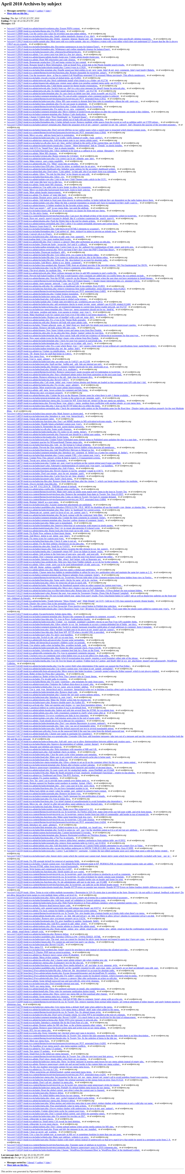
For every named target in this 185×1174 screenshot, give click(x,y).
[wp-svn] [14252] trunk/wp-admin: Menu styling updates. (33, 957)
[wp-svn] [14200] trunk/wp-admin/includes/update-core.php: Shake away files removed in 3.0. (50, 809)
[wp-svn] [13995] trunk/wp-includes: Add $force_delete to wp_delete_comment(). (44, 262)
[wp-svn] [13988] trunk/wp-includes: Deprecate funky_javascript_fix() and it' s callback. (47, 244)
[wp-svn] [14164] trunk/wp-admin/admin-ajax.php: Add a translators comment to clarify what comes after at (56, 713)
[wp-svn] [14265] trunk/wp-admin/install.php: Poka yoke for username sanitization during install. (51, 991)
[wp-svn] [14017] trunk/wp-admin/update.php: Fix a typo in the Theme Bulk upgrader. (47, 320)
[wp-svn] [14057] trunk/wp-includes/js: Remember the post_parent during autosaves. (46, 426)
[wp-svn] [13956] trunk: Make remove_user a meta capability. (35, 161)
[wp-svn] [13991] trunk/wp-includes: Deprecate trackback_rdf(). (36, 252)
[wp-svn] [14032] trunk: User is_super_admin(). (29, 359)
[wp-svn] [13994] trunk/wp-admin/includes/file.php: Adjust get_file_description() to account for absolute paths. (58, 260)
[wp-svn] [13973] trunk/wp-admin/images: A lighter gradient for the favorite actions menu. (48, 205)
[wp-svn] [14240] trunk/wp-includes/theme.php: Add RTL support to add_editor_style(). (47, 923)
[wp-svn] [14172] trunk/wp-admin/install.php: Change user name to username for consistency (50, 733)
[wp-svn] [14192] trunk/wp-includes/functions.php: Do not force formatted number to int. (48, 788)
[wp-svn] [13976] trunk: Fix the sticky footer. (28, 213)
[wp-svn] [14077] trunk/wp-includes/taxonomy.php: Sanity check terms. (40, 478)
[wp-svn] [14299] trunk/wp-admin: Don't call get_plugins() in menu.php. (40, 1082)
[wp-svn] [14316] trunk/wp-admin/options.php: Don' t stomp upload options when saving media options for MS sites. (60, 1126)
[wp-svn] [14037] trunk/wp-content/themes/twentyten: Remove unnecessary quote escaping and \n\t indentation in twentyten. (64, 372)
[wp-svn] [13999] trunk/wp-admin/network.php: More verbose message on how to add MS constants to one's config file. (62, 273)
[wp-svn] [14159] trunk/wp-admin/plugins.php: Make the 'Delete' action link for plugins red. (49, 700)
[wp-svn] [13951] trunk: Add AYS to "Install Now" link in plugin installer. (41, 148)
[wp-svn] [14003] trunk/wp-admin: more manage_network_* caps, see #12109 (43, 283)
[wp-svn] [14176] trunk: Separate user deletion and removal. (34, 746)
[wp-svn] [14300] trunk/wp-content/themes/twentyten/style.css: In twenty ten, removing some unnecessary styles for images (63, 1085)
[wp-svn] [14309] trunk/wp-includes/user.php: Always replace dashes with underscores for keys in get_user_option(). (60, 1108)
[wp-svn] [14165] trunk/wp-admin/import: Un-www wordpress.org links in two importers (48, 715)
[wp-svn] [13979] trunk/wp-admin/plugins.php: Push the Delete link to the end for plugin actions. (51, 221)
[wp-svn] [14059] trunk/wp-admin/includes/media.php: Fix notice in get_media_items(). (47, 432)
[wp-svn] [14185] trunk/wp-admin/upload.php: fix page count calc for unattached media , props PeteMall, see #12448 (61, 770)
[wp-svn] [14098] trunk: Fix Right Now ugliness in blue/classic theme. (39, 533)
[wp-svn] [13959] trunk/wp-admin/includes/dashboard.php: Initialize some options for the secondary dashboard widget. (61, 169)
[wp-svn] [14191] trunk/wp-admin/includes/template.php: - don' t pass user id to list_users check (51, 785)
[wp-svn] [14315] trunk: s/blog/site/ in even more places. (33, 1124)
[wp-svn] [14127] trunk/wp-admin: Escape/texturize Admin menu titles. (40, 614)
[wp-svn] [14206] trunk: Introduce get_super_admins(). (32, 825)
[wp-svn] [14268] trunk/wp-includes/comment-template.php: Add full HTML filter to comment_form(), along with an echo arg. (65, 999)
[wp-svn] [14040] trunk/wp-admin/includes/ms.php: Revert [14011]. (38, 380)
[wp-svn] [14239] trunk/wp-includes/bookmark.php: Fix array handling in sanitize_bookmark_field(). (53, 921)
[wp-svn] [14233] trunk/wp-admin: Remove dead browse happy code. (39, 905)
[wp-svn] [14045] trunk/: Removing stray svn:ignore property (35, 393)
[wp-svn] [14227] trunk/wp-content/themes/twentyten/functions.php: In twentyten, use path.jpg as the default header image (63, 884)
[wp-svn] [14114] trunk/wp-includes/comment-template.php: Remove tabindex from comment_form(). (53, 575)
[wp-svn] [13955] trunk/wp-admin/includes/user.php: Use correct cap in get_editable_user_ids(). (51, 158)
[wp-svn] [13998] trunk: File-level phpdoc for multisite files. (34, 270)
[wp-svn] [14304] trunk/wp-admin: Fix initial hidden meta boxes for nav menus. (43, 1095)
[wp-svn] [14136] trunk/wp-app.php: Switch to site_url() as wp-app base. (40, 637)
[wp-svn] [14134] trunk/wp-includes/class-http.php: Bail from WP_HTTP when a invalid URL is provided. (56, 632)
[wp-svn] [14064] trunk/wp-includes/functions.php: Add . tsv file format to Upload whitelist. (49, 445)
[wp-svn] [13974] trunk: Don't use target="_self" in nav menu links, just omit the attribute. (48, 208)
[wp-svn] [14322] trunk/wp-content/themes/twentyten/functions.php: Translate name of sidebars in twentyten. (57, 1145)
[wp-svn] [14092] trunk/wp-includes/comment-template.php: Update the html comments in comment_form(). (56, 517)
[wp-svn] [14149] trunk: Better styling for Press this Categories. (36, 674)
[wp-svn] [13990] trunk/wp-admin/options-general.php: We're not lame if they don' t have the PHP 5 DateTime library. (61, 249)
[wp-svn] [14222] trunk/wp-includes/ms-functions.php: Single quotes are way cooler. (46, 871)
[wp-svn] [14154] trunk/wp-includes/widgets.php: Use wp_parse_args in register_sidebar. (48, 687)
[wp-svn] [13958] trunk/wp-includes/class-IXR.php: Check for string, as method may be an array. (51, 166)
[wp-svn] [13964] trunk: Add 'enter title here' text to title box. (35, 182)
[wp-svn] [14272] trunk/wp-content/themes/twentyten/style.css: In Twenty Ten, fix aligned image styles (54, 1012)
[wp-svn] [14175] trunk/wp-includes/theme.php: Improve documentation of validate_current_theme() (53, 744)
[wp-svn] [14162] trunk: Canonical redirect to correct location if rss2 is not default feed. (47, 707)
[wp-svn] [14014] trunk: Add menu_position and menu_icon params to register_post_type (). (49, 312)
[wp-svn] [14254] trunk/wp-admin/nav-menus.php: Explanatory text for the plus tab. (45, 962)
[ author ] (40, 11)
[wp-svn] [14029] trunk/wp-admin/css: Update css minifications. (36, 351)
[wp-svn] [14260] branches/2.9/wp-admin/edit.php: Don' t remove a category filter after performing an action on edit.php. (62, 978)
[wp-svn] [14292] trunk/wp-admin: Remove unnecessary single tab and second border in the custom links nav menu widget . (64, 1064)
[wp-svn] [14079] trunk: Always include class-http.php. (32, 484)
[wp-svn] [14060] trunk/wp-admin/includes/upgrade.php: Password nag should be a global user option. (54, 434)
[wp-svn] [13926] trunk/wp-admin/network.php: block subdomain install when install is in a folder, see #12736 (57, 80)
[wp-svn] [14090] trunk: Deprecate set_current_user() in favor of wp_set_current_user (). (47, 512)
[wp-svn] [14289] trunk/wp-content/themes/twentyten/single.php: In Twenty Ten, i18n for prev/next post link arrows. (60, 1056)
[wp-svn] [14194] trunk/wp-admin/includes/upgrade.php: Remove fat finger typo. (44, 793)
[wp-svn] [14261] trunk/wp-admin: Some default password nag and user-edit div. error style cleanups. (53, 981)
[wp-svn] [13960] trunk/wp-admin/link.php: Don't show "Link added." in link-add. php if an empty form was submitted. (62, 171)
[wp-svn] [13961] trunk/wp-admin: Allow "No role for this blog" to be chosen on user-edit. (48, 174)
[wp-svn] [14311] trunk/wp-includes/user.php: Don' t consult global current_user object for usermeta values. (56, 1113)
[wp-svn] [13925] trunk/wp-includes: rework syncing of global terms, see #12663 (44, 78)
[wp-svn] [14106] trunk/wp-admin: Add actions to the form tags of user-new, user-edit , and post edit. (53, 554)
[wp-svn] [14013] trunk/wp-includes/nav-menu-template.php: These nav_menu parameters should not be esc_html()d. (61, 309)
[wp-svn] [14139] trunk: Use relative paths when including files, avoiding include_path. (47, 645)
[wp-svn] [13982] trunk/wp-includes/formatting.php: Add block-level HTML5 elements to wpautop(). (53, 229)
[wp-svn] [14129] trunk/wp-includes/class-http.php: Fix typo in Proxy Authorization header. (49, 619)
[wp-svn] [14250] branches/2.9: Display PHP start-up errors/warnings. (39, 952)
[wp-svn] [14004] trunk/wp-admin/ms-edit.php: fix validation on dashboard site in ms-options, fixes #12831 (56, 286)
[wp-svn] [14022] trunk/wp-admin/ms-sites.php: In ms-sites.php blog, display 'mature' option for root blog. (55, 333)
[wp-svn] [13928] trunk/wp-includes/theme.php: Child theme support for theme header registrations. (52, 85)
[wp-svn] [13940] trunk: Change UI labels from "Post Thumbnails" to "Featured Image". (47, 117)
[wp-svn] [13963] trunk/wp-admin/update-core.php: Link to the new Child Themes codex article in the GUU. (57, 179)
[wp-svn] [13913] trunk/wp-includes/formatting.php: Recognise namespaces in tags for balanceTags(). (53, 46)
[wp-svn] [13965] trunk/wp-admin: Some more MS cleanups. (35, 184)
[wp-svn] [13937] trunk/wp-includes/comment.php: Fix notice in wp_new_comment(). (46, 109)
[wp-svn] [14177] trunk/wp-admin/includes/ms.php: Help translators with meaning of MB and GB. (52, 749)
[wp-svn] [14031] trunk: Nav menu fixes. (26, 356)
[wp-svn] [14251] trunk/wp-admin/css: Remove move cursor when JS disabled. (43, 955)
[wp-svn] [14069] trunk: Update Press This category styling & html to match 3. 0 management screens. (54, 458)
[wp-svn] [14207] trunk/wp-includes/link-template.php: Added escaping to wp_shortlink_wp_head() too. (55, 827)
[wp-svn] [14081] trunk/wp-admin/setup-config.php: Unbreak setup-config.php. (43, 489)
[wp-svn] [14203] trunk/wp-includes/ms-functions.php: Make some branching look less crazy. (50, 817)
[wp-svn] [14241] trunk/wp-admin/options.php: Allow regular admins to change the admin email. (51, 926)
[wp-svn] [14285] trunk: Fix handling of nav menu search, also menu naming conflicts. (47, 1046)
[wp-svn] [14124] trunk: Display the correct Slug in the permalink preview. (41, 603)
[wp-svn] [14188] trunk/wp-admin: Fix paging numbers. (33, 778)
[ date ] (48, 11)
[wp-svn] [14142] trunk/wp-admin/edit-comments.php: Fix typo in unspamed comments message (51, 653)
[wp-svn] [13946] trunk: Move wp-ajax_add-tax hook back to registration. (41, 135)
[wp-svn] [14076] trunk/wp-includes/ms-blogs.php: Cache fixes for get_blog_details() (46, 476)
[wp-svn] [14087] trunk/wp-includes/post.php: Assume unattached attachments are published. (49, 504)
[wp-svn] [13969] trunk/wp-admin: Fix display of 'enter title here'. (37, 195)
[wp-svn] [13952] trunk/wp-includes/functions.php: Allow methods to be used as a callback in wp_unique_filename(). (61, 150)
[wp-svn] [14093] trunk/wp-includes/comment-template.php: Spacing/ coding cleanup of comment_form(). (55, 520)
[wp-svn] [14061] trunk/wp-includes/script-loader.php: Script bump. (38, 437)
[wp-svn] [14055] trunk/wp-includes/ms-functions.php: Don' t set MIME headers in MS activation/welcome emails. (59, 421)
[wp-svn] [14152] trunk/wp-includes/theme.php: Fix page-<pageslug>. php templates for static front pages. (56, 681)
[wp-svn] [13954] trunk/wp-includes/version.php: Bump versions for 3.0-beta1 (43, 156)
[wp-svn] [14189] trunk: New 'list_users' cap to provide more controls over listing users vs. (48, 780)
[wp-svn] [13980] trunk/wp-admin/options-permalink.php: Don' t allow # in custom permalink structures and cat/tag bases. (63, 223)
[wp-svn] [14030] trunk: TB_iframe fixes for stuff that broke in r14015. (39, 353)
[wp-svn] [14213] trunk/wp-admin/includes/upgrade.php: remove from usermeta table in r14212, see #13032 (56, 843)
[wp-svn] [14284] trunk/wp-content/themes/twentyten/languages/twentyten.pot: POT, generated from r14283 (56, 1043)
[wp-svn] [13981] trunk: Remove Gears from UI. (29, 226)
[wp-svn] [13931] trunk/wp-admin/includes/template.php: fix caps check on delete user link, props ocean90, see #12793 (61, 93)
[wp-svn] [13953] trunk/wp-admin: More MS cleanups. (32, 153)
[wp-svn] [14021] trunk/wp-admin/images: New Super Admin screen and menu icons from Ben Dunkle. (54, 330)
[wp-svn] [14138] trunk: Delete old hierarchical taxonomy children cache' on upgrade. (46, 642)
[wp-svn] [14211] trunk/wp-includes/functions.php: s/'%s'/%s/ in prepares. (41, 838)
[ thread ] (31, 11)
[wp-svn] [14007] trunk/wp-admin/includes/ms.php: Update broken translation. (43, 294)
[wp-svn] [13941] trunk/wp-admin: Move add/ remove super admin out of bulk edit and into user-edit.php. (55, 119)
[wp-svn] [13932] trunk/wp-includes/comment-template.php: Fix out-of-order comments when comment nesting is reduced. (63, 96)
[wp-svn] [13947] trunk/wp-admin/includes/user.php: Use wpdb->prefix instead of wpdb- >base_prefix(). (55, 137)
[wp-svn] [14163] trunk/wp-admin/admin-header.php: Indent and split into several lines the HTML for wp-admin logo (61, 710)
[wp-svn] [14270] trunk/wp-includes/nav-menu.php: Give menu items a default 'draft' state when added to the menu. (60, 1007)
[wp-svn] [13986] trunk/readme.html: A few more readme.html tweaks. (39, 239)
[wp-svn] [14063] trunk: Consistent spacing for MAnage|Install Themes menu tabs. (45, 442)
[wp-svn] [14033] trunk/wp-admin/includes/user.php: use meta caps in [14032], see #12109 (48, 361)
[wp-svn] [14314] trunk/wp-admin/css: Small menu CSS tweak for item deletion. (44, 1121)
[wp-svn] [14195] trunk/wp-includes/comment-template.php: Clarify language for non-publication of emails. (56, 796)
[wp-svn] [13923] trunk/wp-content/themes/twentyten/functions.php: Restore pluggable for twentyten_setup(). (57, 72)
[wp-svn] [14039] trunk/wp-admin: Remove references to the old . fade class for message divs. (50, 377)
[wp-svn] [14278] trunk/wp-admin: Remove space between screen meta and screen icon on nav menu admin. (57, 1028)
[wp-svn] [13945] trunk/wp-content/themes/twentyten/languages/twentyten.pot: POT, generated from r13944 (56, 132)
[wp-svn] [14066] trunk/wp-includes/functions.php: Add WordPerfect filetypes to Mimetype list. (51, 450)
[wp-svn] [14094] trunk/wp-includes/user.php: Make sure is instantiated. (40, 523)
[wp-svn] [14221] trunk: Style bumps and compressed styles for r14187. (40, 869)
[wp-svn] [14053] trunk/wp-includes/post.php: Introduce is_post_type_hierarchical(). (46, 416)
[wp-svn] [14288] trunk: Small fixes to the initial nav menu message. (38, 1054)
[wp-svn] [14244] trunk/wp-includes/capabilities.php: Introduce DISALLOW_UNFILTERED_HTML (54, 936)
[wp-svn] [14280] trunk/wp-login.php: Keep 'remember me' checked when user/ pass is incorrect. (51, 1033)
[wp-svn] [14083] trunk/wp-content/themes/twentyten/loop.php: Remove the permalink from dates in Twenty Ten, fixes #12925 (65, 494)
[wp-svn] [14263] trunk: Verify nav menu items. (29, 986)
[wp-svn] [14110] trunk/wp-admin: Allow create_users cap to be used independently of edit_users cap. (54, 564)
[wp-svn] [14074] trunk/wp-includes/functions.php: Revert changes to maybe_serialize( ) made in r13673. (55, 471)
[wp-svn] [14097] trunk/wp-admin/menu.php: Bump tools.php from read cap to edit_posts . (48, 530)
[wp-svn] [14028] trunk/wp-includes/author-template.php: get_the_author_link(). (44, 348)
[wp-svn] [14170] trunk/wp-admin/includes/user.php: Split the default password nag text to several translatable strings (60, 728)
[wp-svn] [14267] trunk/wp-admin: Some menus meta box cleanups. (38, 996)
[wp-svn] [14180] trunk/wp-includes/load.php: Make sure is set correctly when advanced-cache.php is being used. (59, 757)
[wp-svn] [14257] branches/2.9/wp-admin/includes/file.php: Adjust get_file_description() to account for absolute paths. (61, 970)
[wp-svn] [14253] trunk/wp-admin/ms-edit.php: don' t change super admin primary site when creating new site (57, 960)
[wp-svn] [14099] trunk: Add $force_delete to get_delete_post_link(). (39, 536)
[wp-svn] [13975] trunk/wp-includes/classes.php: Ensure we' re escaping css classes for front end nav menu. (56, 210)
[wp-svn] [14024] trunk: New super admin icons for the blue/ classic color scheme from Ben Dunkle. (53, 338)
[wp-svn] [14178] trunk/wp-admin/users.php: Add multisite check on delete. (42, 752)
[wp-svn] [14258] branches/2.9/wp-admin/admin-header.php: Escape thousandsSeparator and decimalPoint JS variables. (62, 973)
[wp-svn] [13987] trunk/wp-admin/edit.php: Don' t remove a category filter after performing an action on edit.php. (59, 242)
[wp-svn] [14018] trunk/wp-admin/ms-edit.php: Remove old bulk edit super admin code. (47, 322)
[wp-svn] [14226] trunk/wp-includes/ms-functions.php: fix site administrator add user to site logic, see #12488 (57, 882)
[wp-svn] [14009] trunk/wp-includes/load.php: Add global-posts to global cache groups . (47, 299)
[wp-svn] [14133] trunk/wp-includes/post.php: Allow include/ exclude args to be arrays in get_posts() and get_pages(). (61, 629)
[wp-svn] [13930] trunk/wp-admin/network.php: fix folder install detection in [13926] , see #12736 (52, 91)
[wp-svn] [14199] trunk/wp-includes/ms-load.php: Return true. (35, 806)
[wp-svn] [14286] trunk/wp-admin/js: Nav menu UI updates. (35, 1048)
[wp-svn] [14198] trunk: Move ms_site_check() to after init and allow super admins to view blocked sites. (55, 804)
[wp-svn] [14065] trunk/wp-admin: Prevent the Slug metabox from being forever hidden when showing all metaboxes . (61, 447)
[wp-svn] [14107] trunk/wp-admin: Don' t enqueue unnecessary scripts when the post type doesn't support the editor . (60, 556)
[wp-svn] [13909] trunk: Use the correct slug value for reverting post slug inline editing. (47, 33)
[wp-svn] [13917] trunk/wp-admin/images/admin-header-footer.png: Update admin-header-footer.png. (53, 57)
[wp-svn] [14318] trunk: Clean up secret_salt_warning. (32, 1132)
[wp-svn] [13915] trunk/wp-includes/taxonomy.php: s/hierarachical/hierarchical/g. (44, 52)
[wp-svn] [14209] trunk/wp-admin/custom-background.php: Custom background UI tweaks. (49, 832)
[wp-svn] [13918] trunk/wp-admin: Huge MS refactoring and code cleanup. (41, 59)
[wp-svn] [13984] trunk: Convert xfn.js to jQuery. (30, 234)
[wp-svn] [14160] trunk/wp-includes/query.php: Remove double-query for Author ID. (46, 702)
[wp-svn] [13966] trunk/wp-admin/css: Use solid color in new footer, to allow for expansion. (49, 187)
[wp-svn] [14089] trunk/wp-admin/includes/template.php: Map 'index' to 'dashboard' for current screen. (54, 510)
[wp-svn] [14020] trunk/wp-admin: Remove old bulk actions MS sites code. (41, 327)
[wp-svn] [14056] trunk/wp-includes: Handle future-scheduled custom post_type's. (45, 424)
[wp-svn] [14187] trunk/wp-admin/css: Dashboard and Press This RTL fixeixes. (43, 775)
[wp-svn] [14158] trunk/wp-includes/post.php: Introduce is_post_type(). (40, 697)
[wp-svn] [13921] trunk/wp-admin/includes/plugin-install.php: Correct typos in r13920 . (47, 67)
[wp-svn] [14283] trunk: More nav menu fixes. (28, 1041)
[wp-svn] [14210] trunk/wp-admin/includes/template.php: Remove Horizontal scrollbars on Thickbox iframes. (57, 835)
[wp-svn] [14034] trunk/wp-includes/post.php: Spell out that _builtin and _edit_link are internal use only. (55, 364)
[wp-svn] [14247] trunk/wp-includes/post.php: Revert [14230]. (36, 944)
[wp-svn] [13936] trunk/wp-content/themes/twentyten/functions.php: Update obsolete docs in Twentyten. (55, 106)
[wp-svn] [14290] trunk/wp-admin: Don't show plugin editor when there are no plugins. (47, 1059)
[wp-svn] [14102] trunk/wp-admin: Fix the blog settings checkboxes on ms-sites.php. (46, 543)
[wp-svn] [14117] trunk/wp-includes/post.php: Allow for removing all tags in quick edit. (47, 583)
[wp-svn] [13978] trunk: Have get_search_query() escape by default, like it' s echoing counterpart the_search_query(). (61, 218)
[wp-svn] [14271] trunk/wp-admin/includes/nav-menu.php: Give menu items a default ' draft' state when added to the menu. (63, 1009)
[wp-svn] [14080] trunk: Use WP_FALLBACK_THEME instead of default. (42, 486)
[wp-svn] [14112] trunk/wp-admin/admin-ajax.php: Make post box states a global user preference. (51, 569)
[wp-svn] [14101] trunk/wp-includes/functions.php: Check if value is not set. (42, 541)
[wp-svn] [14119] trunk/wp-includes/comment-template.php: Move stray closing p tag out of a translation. (55, 588)
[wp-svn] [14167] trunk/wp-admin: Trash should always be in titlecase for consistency (46, 720)
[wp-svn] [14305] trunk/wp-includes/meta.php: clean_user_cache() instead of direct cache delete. (51, 1098)
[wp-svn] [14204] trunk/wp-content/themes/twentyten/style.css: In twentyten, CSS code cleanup (51, 819)
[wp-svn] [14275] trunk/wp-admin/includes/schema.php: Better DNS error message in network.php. (52, 1020)
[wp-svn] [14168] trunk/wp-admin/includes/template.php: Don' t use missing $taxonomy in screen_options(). (56, 723)
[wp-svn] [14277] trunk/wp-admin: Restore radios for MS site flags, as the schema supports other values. (55, 1025)
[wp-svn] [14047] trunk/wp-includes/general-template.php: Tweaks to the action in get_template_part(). (54, 398)
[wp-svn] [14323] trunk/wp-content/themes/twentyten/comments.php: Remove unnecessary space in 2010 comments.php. (62, 1147)
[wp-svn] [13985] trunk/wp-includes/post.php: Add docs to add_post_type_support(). (46, 236)
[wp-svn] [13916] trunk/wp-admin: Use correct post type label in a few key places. (45, 54)
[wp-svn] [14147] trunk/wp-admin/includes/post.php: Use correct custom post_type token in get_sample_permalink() (60, 668)
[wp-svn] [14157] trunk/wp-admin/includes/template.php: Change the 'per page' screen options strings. (54, 694)
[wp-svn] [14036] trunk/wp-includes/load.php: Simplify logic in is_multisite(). (42, 369)
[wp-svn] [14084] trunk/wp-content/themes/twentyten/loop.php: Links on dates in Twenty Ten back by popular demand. (62, 497)
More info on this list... (18, 13)
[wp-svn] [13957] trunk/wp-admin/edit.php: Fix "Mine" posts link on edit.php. (43, 164)
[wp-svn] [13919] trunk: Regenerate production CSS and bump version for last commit (47, 62)
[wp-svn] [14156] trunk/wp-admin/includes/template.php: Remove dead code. (42, 692)
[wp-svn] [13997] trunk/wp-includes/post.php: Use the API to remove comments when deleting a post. (54, 268)
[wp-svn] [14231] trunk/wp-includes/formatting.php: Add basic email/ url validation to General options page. (56, 900)
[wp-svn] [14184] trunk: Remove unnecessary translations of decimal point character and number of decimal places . (60, 767)
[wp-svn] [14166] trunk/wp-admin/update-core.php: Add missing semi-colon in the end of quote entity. (54, 718)
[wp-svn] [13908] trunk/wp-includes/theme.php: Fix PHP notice (36, 31)
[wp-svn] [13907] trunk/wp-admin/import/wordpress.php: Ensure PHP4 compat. (44, 28)
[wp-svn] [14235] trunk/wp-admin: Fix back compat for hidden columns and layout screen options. (52, 910)
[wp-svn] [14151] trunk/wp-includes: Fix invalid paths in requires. (37, 679)
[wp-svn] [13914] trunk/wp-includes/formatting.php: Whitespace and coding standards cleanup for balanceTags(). (59, 49)
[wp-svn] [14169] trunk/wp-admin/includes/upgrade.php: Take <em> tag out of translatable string (51, 726)
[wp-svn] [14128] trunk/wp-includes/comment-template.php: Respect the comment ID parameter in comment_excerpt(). (61, 616)
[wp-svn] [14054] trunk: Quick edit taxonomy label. (31, 419)
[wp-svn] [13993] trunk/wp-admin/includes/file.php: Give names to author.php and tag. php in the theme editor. (58, 257)
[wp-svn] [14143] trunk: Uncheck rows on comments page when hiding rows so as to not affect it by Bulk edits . (58, 655)
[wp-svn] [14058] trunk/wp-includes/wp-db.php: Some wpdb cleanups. (39, 429)
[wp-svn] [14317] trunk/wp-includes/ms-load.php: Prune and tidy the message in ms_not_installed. (52, 1129)
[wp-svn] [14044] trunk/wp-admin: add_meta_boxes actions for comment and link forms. (48, 390)
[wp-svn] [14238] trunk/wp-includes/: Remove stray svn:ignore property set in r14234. (46, 918)
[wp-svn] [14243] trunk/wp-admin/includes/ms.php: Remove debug (38, 934)
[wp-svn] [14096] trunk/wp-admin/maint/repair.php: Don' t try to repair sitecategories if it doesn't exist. (54, 528)
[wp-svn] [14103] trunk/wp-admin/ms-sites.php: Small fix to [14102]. (39, 546)
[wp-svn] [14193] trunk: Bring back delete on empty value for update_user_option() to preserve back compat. (57, 791)
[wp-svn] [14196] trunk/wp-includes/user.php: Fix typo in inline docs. (39, 799)
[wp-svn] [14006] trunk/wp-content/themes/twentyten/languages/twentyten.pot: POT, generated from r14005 (56, 291)
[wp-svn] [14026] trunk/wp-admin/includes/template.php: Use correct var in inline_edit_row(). (50, 343)
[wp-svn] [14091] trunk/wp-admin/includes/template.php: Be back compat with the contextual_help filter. (55, 515)
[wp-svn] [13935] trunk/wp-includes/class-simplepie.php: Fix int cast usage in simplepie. (47, 104)
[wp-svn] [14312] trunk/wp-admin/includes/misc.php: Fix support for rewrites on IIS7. (46, 1116)
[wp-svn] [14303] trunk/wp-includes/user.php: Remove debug (35, 1093)
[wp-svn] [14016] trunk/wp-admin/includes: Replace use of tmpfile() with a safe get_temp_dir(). (51, 317)
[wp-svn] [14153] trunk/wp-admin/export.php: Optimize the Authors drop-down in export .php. (50, 684)
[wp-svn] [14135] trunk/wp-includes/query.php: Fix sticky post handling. (40, 635)
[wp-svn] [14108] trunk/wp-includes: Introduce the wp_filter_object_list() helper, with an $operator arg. (54, 559)
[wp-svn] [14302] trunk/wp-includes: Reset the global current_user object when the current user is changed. (56, 1090)
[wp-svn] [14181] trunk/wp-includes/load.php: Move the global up (37, 759)
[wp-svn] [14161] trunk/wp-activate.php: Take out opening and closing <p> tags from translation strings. (55, 705)
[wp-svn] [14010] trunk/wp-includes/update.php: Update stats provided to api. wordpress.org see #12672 (55, 301)
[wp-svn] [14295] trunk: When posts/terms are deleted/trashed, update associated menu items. (49, 1072)
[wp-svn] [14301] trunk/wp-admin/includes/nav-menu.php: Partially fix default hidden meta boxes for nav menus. (59, 1087)
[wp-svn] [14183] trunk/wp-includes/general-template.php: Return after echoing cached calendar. (51, 765)
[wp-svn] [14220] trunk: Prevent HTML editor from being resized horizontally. (43, 866)
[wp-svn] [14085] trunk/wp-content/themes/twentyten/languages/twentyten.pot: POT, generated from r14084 (56, 499)
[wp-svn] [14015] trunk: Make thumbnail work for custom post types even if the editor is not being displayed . (57, 314)
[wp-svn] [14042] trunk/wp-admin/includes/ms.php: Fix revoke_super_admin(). (43, 385)
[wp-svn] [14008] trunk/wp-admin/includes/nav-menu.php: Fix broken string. (42, 296)
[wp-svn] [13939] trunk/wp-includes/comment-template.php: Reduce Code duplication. (47, 114)
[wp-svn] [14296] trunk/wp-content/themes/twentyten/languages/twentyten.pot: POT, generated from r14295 (56, 1074)
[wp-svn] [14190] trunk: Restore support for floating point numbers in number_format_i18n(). (50, 783)
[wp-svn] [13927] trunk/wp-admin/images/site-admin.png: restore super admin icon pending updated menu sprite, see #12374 (64, 83)
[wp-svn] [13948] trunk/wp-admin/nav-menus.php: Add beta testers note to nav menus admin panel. (52, 140)
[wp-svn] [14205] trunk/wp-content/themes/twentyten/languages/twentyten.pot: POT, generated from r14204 (56, 822)
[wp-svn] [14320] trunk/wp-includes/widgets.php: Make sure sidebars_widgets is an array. (48, 1137)
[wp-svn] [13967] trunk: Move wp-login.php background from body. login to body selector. (49, 190)
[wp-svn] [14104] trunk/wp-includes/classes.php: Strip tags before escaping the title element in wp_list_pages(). (58, 549)
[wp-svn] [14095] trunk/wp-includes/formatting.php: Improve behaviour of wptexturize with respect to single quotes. (60, 525)
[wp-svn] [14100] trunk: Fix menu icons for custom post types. (36, 538)
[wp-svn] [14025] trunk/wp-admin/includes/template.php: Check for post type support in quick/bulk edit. (55, 340)
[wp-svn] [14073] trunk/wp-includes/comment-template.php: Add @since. (41, 468)
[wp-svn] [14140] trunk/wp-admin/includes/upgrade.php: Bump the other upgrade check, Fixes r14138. (54, 648)
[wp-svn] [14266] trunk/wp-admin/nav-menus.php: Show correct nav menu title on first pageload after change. (57, 994)
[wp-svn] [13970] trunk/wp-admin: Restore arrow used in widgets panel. (40, 197)
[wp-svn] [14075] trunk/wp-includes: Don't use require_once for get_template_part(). (46, 473)
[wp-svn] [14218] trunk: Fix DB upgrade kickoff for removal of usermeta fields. (43, 861)
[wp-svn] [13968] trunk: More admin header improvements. (34, 192)
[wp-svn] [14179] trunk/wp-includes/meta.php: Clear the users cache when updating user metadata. (52, 754)
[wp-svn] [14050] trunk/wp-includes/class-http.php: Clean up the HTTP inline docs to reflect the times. (54, 406)
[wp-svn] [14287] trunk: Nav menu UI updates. (29, 1051)
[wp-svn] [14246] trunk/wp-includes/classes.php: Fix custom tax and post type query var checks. (51, 942)
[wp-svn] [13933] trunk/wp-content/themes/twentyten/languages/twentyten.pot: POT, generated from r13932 (56, 98)
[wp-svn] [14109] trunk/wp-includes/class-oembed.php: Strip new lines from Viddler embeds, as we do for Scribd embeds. (63, 562)
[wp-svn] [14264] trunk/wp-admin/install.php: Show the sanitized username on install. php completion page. (56, 988)
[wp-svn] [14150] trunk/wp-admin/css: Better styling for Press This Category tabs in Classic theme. (52, 676)
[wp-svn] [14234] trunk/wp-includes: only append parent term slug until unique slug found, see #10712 (54, 908)
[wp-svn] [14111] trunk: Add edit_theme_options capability (34, 567)
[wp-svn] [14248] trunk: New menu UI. (25, 947)
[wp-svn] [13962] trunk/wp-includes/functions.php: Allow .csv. (36, 177)
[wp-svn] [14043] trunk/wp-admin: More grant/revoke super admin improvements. (45, 387)
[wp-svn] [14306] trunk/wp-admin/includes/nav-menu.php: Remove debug (41, 1100)
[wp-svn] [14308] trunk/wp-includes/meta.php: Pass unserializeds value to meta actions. (47, 1106)
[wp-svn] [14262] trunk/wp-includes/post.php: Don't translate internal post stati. (43, 983)
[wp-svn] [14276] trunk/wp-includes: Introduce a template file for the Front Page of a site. (48, 1022)
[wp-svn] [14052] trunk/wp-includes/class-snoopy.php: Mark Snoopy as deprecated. (45, 413)
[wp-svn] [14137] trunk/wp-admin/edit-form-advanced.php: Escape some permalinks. (46, 640)
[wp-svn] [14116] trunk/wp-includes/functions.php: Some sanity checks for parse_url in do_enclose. (52, 580)
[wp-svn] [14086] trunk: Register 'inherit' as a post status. (33, 502)
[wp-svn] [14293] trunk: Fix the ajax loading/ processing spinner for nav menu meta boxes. (48, 1067)
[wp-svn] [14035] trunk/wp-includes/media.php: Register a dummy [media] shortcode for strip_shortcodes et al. (58, 367)
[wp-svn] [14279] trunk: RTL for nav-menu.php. (29, 1030)
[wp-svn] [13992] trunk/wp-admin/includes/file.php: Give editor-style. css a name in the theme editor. (53, 255)
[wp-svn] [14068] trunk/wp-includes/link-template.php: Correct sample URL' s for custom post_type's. (54, 455)
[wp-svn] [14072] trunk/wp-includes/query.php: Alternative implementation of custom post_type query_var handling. (60, 465)
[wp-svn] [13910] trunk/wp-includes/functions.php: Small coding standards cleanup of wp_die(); (51, 36)
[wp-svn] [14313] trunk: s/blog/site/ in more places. (30, 1119)
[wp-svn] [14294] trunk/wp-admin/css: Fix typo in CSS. (33, 1069)
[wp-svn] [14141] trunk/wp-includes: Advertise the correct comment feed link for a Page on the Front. (53, 650)
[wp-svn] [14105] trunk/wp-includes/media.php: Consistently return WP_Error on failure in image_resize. (55, 551)
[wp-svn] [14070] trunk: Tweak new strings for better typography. (37, 460)
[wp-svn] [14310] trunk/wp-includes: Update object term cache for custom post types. (46, 1111)
